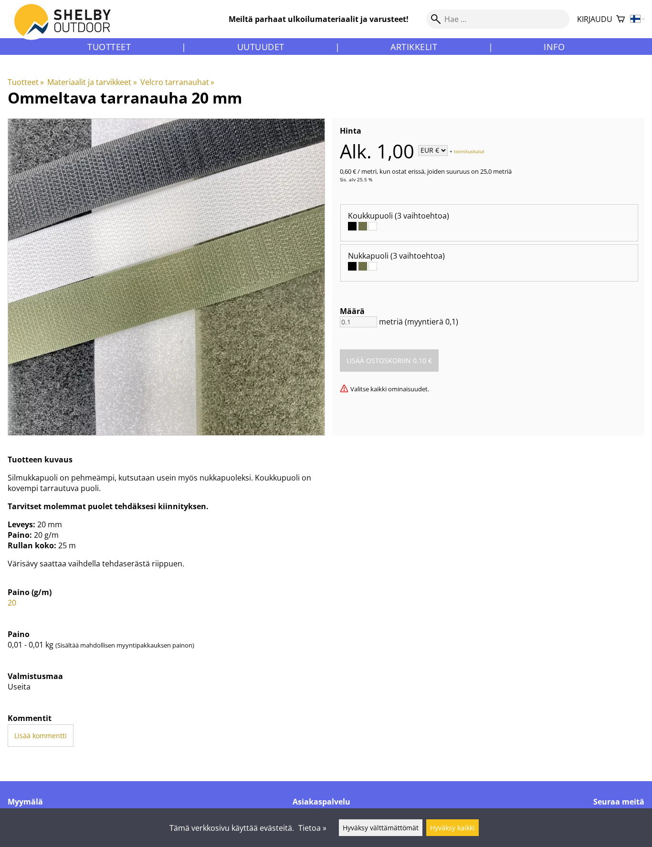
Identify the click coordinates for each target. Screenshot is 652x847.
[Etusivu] (68, 28)
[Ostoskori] (620, 19)
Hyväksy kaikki (452, 827)
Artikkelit (413, 46)
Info (554, 46)
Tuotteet (109, 46)
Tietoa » (312, 828)
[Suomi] (637, 19)
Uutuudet (260, 46)
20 (12, 602)
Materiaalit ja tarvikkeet (92, 82)
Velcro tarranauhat (177, 82)
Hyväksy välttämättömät (381, 827)
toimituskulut (469, 150)
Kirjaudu (594, 19)
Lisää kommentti (40, 735)
